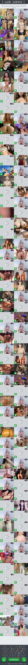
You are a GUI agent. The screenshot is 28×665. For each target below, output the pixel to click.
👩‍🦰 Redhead (12, 651)
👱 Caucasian (22, 646)
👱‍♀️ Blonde (24, 648)
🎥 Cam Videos (21, 659)
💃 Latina (16, 646)
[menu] (3, 659)
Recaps (16, 663)
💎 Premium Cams (22, 655)
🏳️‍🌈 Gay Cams (5, 655)
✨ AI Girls (13, 657)
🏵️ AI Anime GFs (21, 657)
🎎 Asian (5, 646)
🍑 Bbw (18, 651)
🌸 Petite (23, 651)
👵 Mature (13, 648)
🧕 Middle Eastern (6, 648)
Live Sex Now (14, 659)
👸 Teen (19, 648)
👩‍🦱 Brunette (5, 651)
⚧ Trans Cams (13, 655)
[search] (24, 659)
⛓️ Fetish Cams (6, 657)
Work (13, 663)
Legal (25, 663)
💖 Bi (16, 653)
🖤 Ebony (10, 646)
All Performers (20, 663)
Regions (9, 663)
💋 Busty (5, 653)
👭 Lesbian (11, 653)
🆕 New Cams (21, 653)
